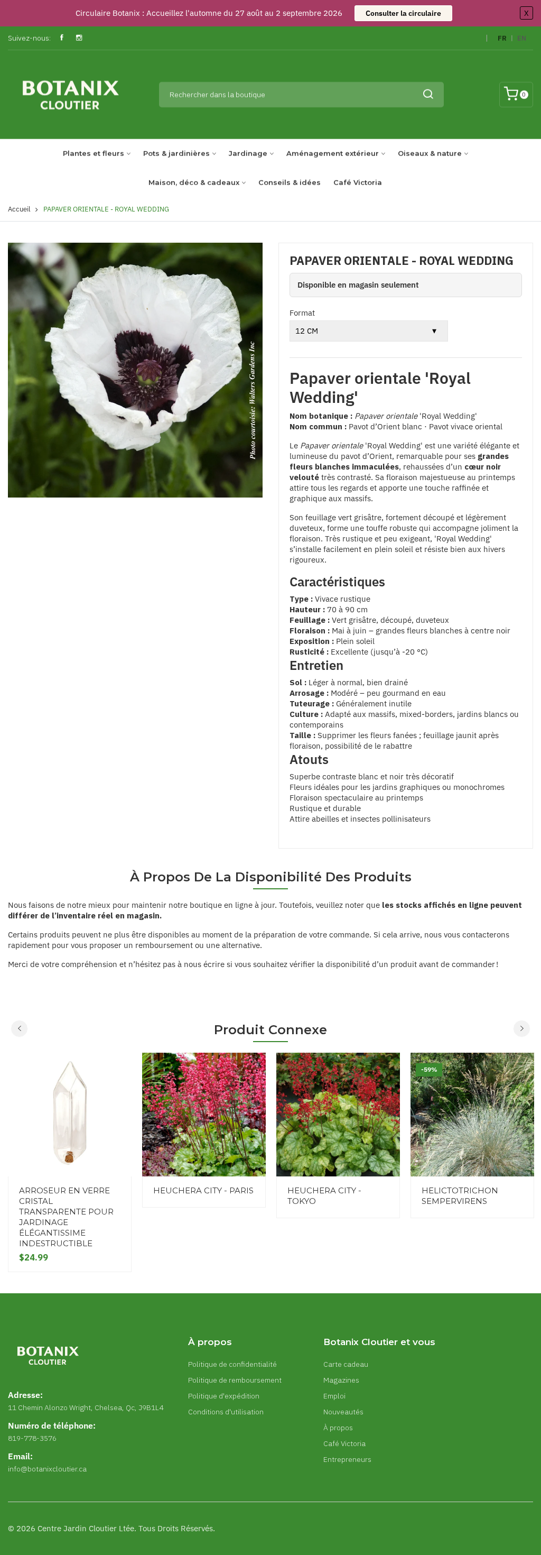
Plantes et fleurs (93, 153)
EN (521, 38)
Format (302, 313)
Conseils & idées (289, 182)
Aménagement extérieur (332, 153)
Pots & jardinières (176, 153)
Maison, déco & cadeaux (193, 182)
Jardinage (248, 153)
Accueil (19, 209)
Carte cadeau (345, 1364)
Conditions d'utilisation (226, 1411)
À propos (338, 1427)
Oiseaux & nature (430, 153)
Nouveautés (343, 1411)
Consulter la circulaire (403, 13)
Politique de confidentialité (232, 1364)
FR (502, 38)
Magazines (341, 1380)
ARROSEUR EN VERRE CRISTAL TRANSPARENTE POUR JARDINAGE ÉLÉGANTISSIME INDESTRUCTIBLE (66, 1216)
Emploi (334, 1396)
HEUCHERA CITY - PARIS (203, 1190)
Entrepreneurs (347, 1459)
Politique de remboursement (235, 1380)
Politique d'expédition (223, 1396)
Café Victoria (357, 182)
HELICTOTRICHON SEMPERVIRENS (460, 1195)
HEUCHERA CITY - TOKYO (324, 1195)
